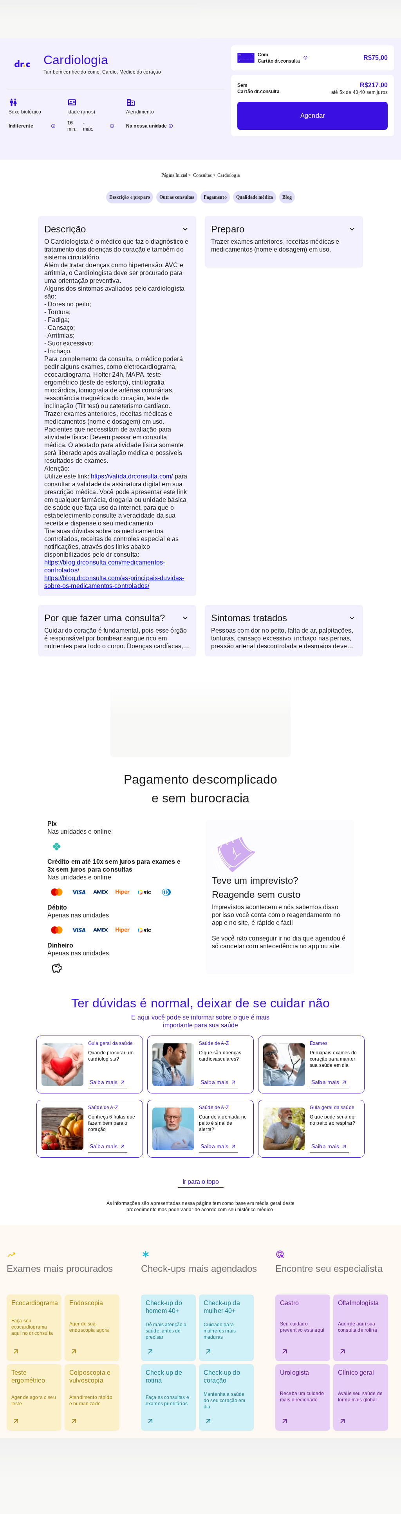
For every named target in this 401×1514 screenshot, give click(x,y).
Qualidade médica (254, 197)
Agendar (312, 115)
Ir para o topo (200, 1181)
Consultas (202, 175)
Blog (287, 197)
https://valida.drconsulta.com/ (132, 476)
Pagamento (215, 197)
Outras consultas (176, 197)
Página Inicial (174, 175)
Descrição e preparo (129, 197)
